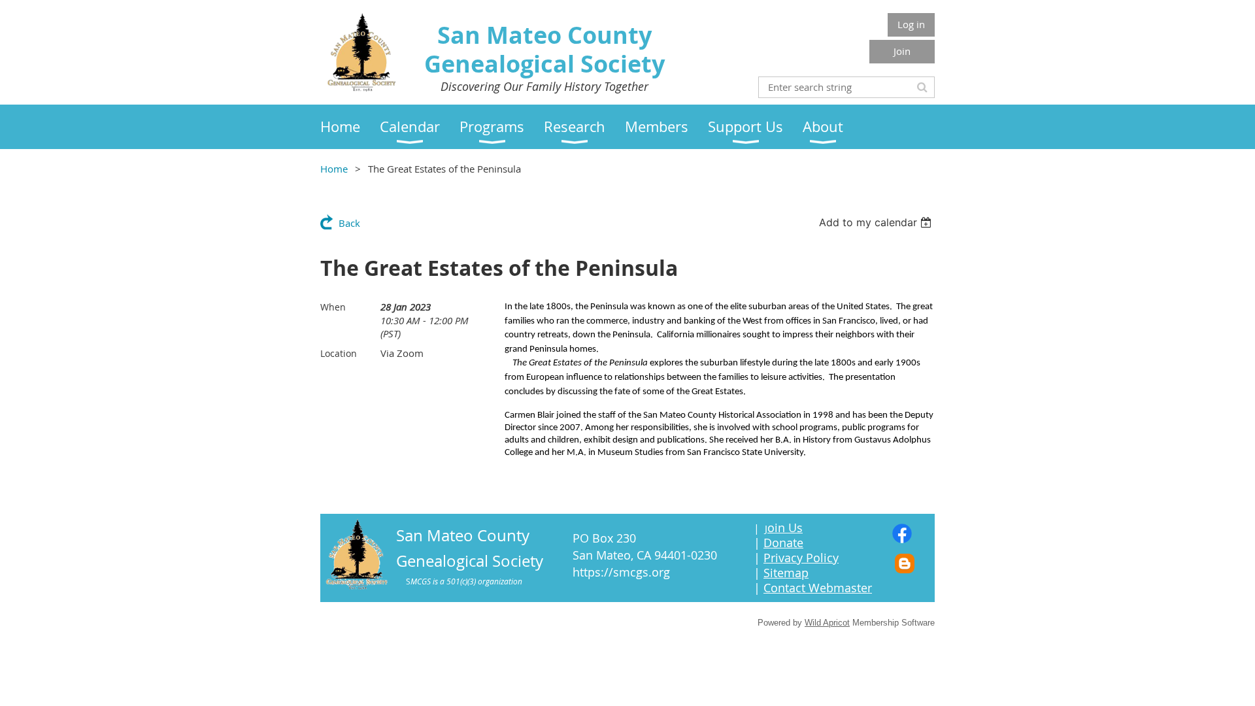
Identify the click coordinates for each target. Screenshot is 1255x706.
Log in (911, 24)
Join (902, 51)
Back (349, 222)
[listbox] (877, 222)
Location (338, 353)
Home (334, 168)
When (333, 307)
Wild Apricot (827, 623)
